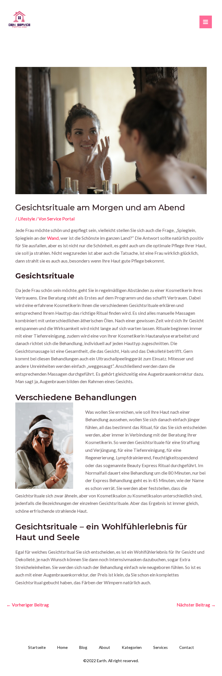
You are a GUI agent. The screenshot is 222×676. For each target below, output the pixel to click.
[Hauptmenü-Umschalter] (205, 22)
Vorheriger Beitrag (27, 604)
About (104, 647)
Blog (83, 647)
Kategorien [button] (132, 647)
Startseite (37, 647)
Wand (53, 238)
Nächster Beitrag (196, 604)
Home (62, 647)
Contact (186, 647)
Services (160, 647)
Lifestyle (26, 218)
